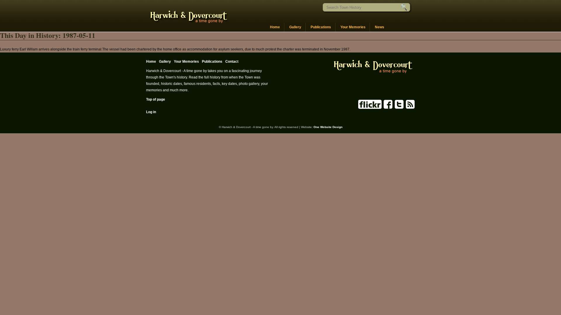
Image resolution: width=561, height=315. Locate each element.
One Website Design (328, 127)
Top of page (155, 99)
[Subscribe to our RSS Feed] (410, 108)
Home (275, 27)
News (379, 27)
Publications (321, 27)
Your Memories (353, 27)
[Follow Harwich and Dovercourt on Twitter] (399, 108)
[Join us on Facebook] (387, 108)
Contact (231, 62)
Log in (151, 112)
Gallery (295, 27)
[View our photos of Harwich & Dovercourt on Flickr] (370, 108)
